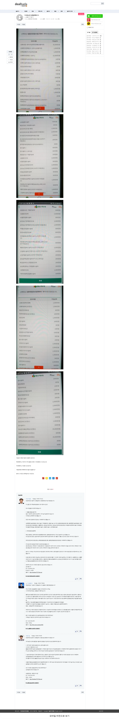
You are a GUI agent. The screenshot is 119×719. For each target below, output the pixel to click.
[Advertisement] (66, 5)
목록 (82, 24)
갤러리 (48, 11)
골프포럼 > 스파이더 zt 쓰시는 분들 (95, 35)
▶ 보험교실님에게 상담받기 (32, 682)
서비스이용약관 (33, 711)
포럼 (55, 11)
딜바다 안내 (70, 11)
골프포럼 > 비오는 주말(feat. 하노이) (95, 37)
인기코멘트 (94, 32)
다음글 (23, 24)
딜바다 (18, 11)
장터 (62, 11)
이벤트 (25, 11)
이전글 (18, 24)
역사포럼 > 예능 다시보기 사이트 (94, 51)
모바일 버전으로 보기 (59, 716)
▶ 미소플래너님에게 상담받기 (33, 628)
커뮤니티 (40, 11)
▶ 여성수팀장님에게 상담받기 (33, 576)
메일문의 (40, 711)
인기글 (88, 32)
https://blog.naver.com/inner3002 (36, 624)
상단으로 (101, 711)
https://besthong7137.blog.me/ (36, 572)
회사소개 (17, 711)
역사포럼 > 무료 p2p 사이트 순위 (94, 39)
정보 (33, 11)
